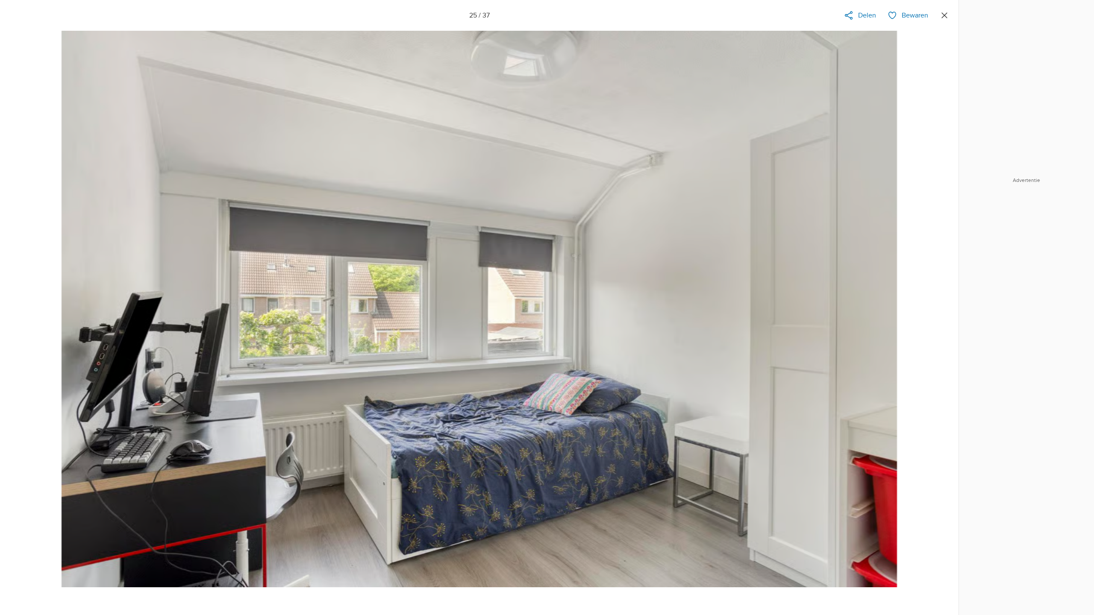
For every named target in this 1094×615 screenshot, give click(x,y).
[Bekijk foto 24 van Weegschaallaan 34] (19, 318)
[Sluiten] (944, 15)
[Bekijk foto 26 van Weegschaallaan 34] (938, 318)
